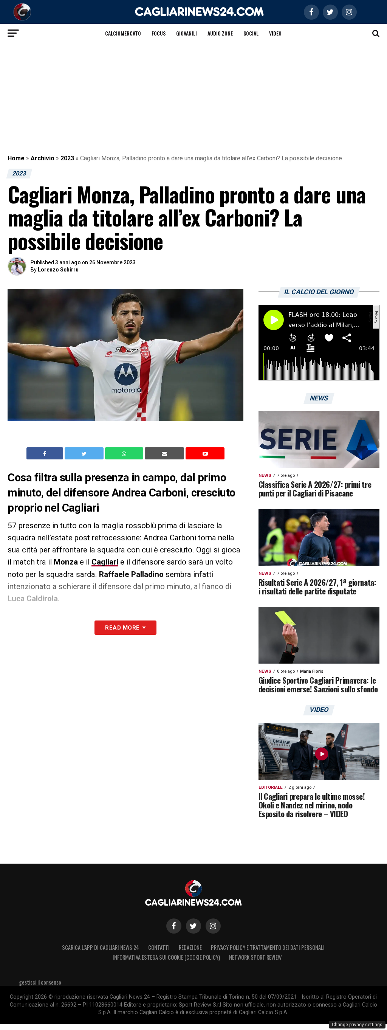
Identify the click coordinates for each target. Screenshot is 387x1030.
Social (251, 33)
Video (275, 33)
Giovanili (186, 33)
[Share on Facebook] (45, 453)
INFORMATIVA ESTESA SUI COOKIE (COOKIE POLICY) (166, 957)
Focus (159, 33)
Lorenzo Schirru (58, 270)
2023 (67, 158)
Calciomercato (123, 33)
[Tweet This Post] (85, 453)
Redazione (190, 947)
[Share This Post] (125, 453)
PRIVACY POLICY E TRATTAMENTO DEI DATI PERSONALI (268, 947)
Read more (122, 627)
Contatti (159, 947)
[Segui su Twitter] (193, 926)
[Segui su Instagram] (213, 926)
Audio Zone (220, 33)
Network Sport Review (255, 957)
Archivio (42, 158)
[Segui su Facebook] (173, 926)
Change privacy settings (357, 1024)
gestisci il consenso (40, 982)
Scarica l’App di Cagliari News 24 (100, 947)
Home (16, 158)
